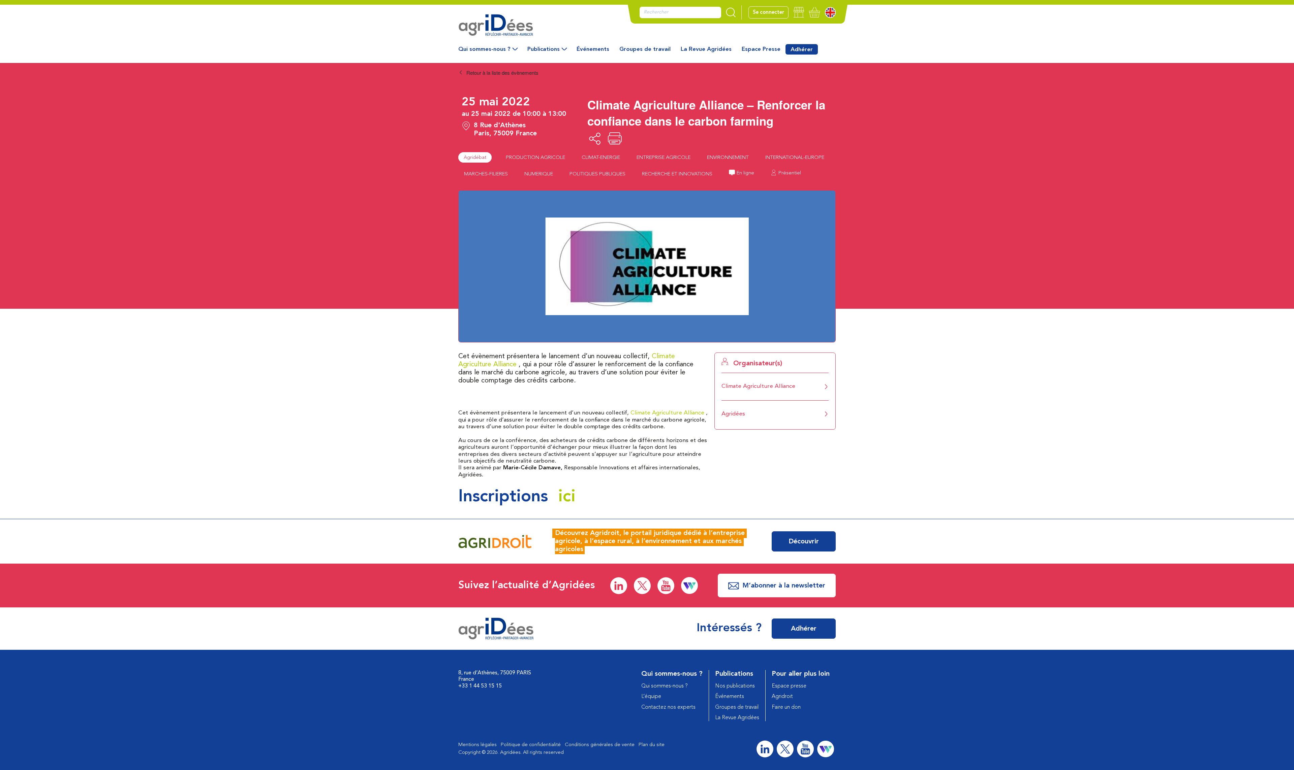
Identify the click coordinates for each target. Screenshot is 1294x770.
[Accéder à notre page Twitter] (642, 586)
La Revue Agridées (706, 49)
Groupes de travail (645, 49)
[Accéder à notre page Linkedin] (618, 586)
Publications (543, 49)
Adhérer (802, 50)
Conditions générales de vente (600, 744)
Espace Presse (761, 49)
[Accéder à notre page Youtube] (666, 586)
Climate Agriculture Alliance (667, 413)
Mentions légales (477, 744)
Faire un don (786, 707)
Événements (593, 49)
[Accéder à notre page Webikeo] (689, 585)
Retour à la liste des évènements (501, 73)
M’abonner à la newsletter (783, 585)
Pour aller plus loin (801, 674)
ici (567, 497)
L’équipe (651, 696)
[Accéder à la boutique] (799, 12)
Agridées (733, 414)
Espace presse (789, 686)
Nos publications (735, 686)
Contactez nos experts (668, 707)
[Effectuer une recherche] (732, 12)
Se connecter (768, 12)
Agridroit (782, 696)
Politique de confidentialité (531, 744)
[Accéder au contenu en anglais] (830, 12)
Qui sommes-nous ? (484, 49)
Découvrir (804, 541)
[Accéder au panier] (814, 12)
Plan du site (652, 744)
